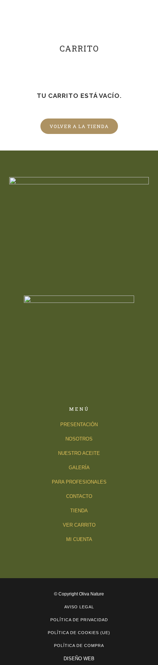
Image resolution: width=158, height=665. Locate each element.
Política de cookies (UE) (79, 632)
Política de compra (79, 645)
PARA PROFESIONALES (79, 482)
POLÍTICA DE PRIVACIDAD (79, 620)
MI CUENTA (79, 539)
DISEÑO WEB (79, 658)
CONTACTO (79, 496)
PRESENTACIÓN (79, 424)
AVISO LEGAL (79, 607)
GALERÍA (79, 467)
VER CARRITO (79, 525)
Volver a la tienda (79, 126)
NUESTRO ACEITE (79, 453)
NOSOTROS (79, 439)
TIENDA (79, 510)
